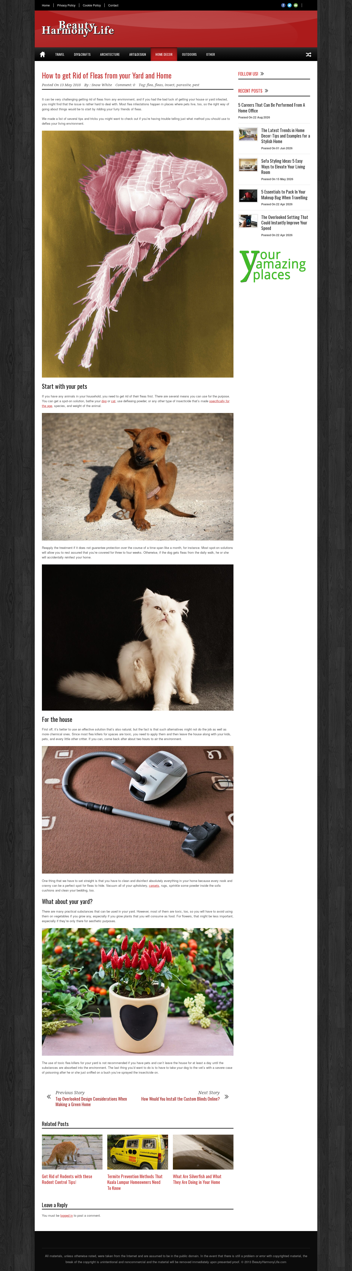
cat (113, 401)
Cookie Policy (92, 5)
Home (46, 5)
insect (170, 85)
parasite (183, 85)
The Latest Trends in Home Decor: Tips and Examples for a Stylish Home (285, 136)
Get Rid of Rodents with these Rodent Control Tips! (67, 1179)
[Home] (42, 54)
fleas (159, 85)
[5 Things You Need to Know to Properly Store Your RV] (308, 54)
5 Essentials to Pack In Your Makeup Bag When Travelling (284, 194)
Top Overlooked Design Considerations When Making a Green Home (91, 1101)
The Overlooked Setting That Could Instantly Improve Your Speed (284, 222)
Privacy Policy (66, 5)
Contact (113, 5)
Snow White (101, 85)
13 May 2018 (70, 85)
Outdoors (189, 54)
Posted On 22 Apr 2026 (277, 204)
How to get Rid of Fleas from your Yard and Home (106, 75)
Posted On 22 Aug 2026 (254, 117)
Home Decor (163, 54)
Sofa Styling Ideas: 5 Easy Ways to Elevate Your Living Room (283, 166)
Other (210, 54)
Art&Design (137, 54)
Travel (59, 54)
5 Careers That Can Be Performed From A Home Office (271, 107)
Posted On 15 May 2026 (277, 179)
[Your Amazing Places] (274, 282)
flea (150, 85)
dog (104, 401)
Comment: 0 (125, 85)
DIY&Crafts (82, 54)
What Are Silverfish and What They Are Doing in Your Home (197, 1179)
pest (196, 85)
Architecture (110, 54)
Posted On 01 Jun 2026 (277, 148)
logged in (66, 1215)
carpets (154, 885)
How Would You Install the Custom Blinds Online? (180, 1099)
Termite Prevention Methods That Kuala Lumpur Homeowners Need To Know (135, 1182)
